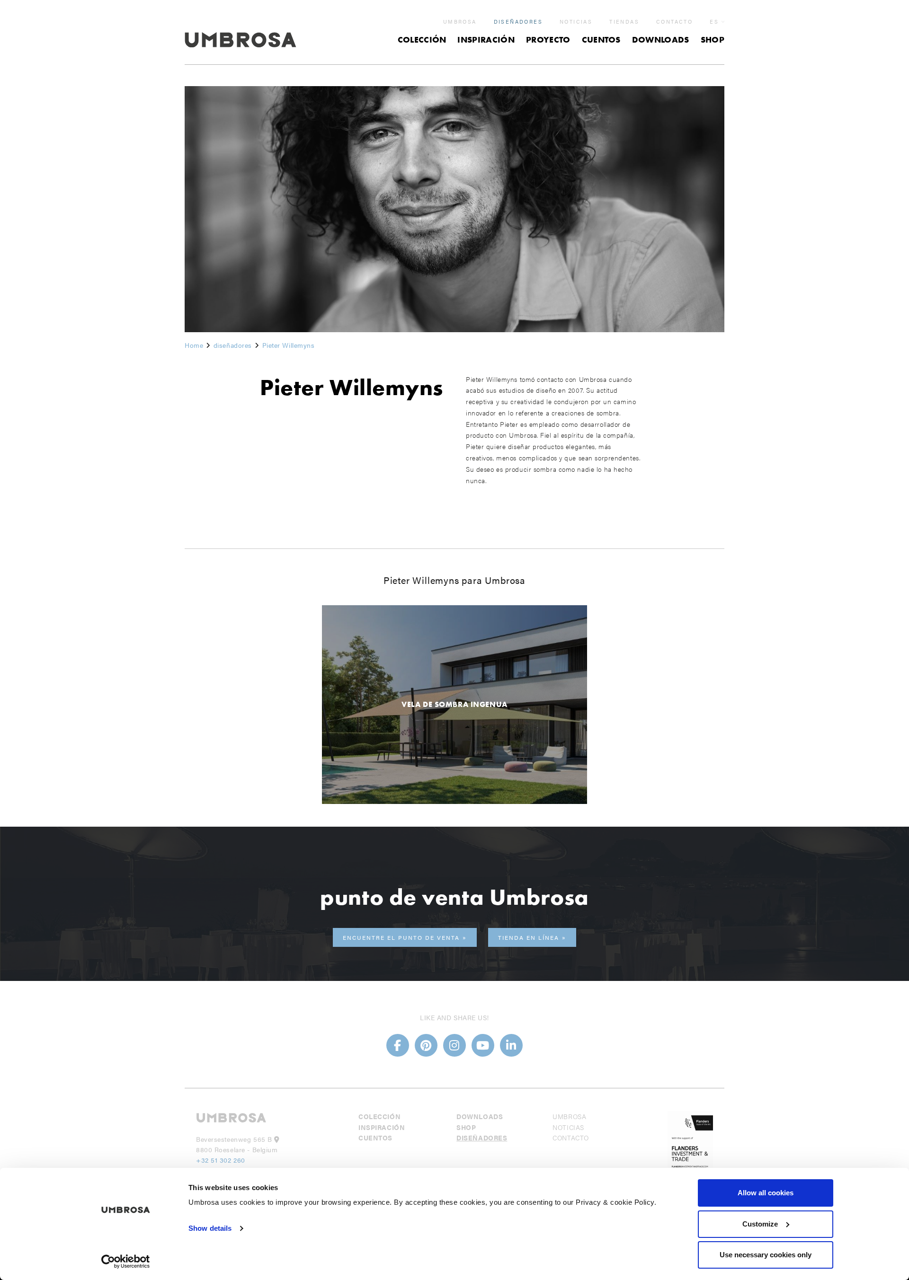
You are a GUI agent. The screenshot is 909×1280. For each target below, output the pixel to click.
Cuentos (601, 39)
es (714, 21)
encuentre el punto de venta (401, 937)
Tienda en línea (528, 937)
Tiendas (624, 21)
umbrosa (460, 21)
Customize (760, 1224)
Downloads (660, 39)
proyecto (548, 39)
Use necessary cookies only (765, 1255)
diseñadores (518, 21)
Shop (712, 39)
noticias (576, 21)
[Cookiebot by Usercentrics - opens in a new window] (125, 1261)
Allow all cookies (765, 1193)
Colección (422, 39)
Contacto (674, 21)
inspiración (486, 39)
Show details (210, 1228)
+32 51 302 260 (220, 1160)
